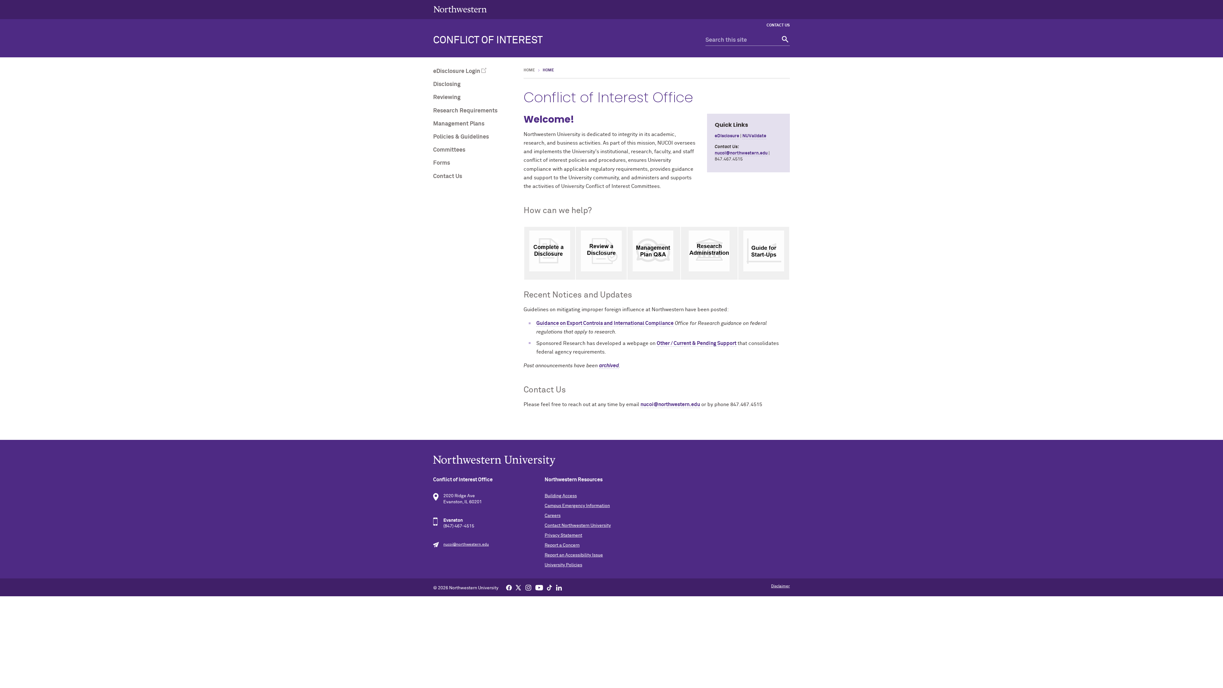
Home (529, 70)
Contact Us (778, 25)
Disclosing (447, 84)
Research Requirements (465, 111)
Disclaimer (780, 586)
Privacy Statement (563, 535)
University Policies (563, 565)
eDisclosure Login (456, 71)
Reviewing (447, 97)
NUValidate (754, 136)
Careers (553, 515)
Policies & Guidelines (461, 137)
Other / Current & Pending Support (696, 343)
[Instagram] (528, 587)
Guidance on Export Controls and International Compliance (605, 323)
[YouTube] (539, 587)
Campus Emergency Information (577, 506)
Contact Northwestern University (578, 525)
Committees (449, 150)
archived (609, 365)
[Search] (784, 40)
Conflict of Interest (488, 40)
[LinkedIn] (559, 587)
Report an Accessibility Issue (574, 555)
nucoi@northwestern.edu (741, 153)
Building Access (561, 496)
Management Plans (458, 124)
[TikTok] (549, 587)
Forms (441, 163)
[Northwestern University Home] (460, 9)
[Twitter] (518, 587)
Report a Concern (562, 545)
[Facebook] (509, 587)
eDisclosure (727, 136)
